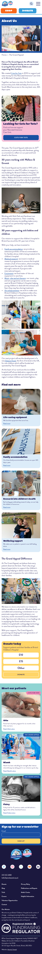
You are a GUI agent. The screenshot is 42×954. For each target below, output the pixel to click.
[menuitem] (10, 884)
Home (4, 54)
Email (4, 831)
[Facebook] (4, 867)
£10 (21, 655)
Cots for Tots (16, 73)
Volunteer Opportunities (10, 900)
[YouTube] (30, 867)
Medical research (11, 258)
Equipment (8, 273)
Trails (3, 892)
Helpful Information (27, 896)
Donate (27, 10)
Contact (4, 904)
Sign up (21, 841)
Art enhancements (11, 290)
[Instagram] (12, 867)
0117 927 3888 (7, 875)
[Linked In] (38, 867)
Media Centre (25, 892)
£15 (21, 661)
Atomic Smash (12, 949)
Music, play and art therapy (15, 278)
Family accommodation (13, 248)
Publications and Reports (29, 888)
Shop (8, 10)
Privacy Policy (25, 884)
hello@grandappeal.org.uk (10, 877)
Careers (4, 896)
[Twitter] (21, 867)
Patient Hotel (10, 360)
